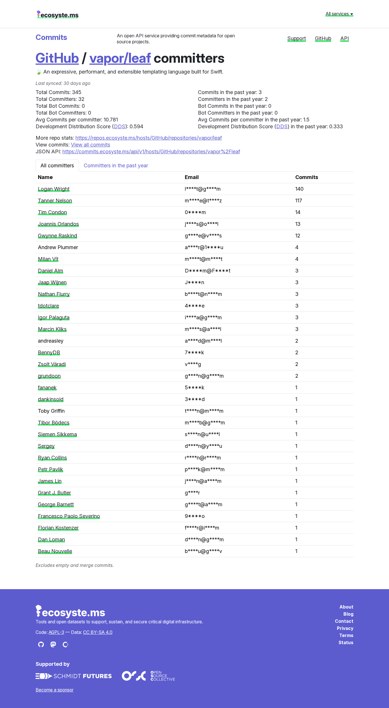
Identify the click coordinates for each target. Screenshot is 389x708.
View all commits (90, 145)
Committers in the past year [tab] (116, 165)
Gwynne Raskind (57, 236)
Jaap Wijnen (52, 282)
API (344, 38)
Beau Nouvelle (55, 551)
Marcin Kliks (52, 329)
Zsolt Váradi (52, 364)
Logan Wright (53, 189)
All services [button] (337, 14)
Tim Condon (52, 212)
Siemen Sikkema (57, 434)
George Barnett (56, 504)
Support (296, 38)
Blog (348, 614)
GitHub (323, 38)
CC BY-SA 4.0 (97, 632)
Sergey (46, 446)
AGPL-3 (56, 632)
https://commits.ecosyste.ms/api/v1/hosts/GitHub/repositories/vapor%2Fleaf (151, 151)
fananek (47, 387)
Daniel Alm (50, 271)
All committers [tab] (57, 165)
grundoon (49, 376)
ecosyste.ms (58, 14)
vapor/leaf (120, 58)
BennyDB (49, 352)
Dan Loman (51, 539)
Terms (346, 635)
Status (346, 642)
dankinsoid (51, 399)
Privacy (345, 628)
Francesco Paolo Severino (69, 516)
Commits (51, 37)
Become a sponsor (54, 690)
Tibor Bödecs (53, 423)
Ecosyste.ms (71, 612)
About (346, 607)
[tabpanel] (194, 370)
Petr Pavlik (50, 469)
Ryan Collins (52, 458)
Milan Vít (48, 259)
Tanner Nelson (55, 201)
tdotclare (48, 306)
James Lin (50, 481)
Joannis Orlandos (58, 224)
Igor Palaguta (53, 317)
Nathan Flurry (54, 294)
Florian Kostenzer (58, 528)
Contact (344, 621)
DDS (119, 126)
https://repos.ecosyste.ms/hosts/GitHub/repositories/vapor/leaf (148, 138)
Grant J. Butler (54, 493)
